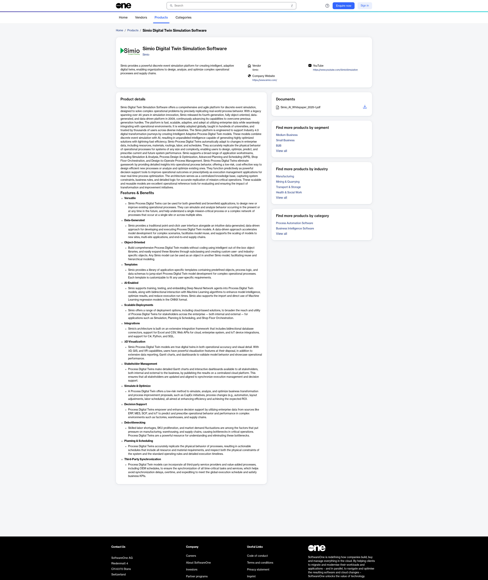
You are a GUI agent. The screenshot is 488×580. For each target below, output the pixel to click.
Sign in (365, 5)
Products (161, 17)
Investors (191, 569)
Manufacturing (285, 176)
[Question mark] (327, 6)
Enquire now (343, 6)
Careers (191, 556)
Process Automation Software (294, 223)
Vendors (141, 17)
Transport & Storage (288, 187)
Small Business (285, 140)
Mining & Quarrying (287, 182)
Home (123, 17)
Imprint (251, 576)
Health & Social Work (289, 192)
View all (281, 150)
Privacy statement (258, 569)
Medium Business (287, 135)
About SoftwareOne (198, 562)
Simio (146, 54)
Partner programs (197, 576)
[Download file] (365, 107)
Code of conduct (257, 556)
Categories (183, 17)
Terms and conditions (260, 562)
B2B (278, 145)
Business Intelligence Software (295, 228)
